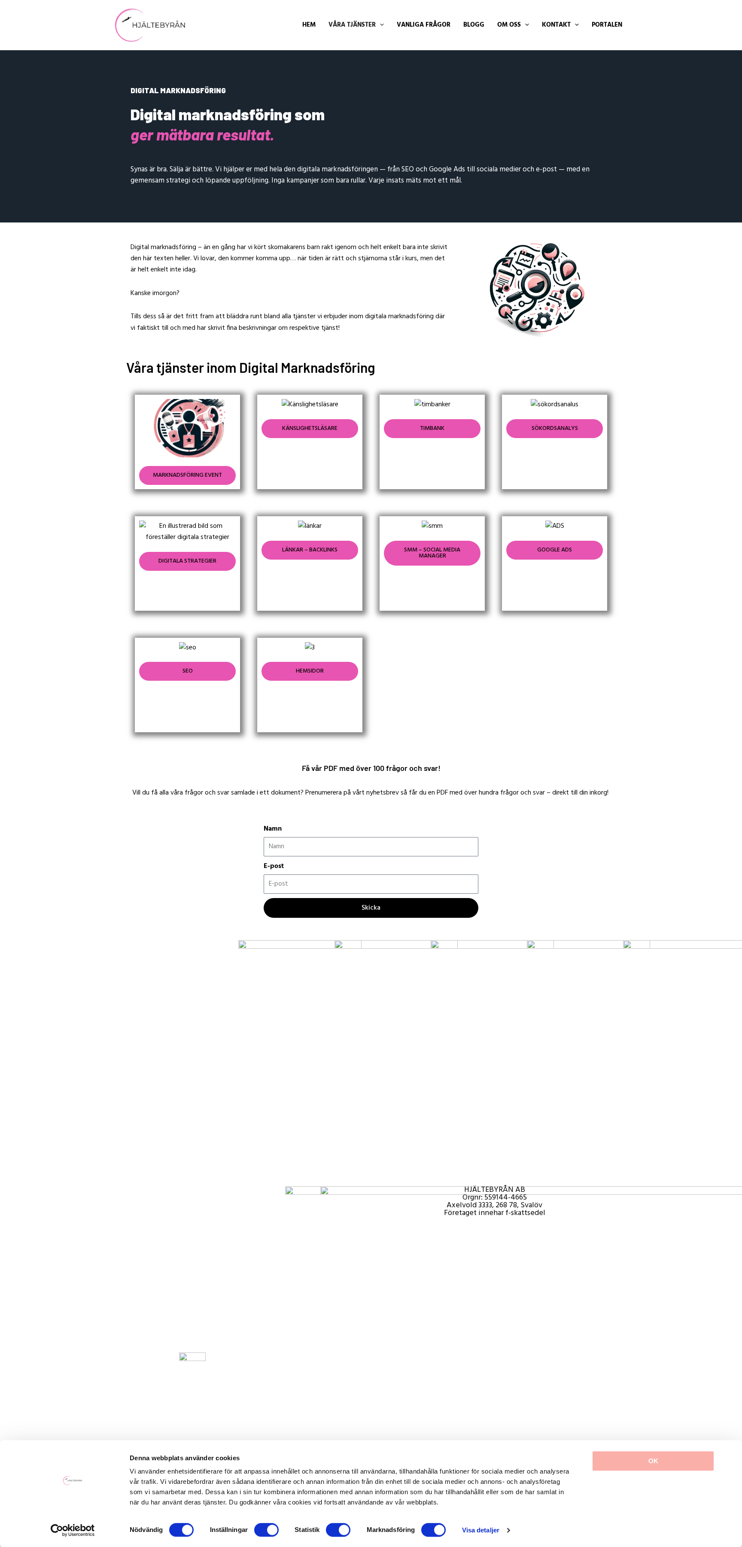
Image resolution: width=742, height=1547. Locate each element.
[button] (356, 25)
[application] (380, 25)
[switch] (266, 1530)
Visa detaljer (480, 1530)
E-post (274, 866)
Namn (273, 828)
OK (653, 1461)
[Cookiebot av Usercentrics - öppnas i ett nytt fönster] (72, 1530)
